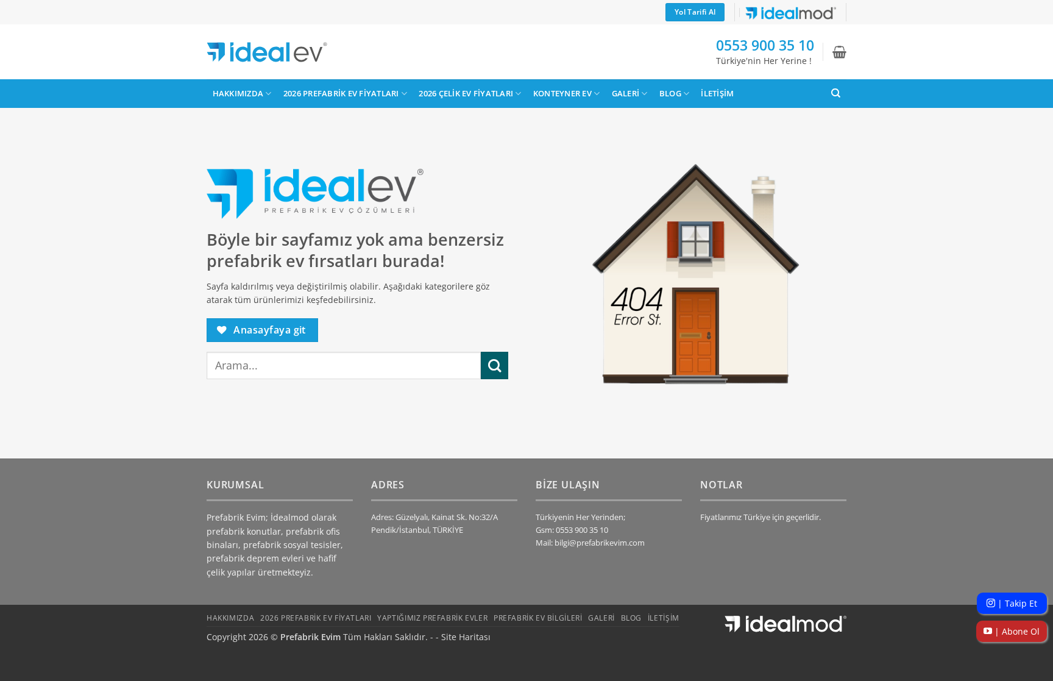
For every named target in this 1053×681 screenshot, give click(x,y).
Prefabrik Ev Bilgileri (538, 618)
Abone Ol (1016, 631)
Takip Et (1016, 603)
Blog (670, 93)
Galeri (626, 93)
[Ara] (835, 93)
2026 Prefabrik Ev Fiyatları (341, 93)
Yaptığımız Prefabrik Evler (432, 618)
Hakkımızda (238, 93)
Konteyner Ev (562, 93)
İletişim (717, 93)
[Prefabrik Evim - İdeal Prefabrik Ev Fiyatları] (267, 52)
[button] (839, 51)
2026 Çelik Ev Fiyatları (466, 93)
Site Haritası (466, 637)
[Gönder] (494, 365)
